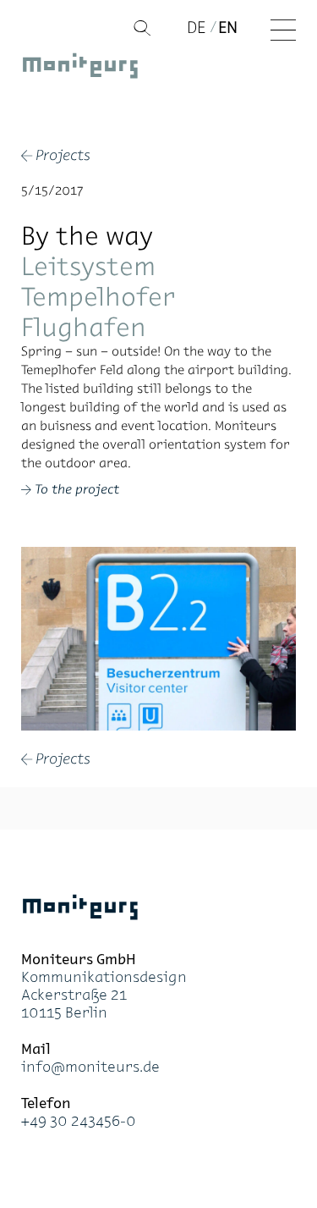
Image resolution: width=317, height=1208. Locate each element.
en (228, 27)
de (196, 27)
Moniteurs (80, 68)
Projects (55, 156)
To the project (77, 489)
